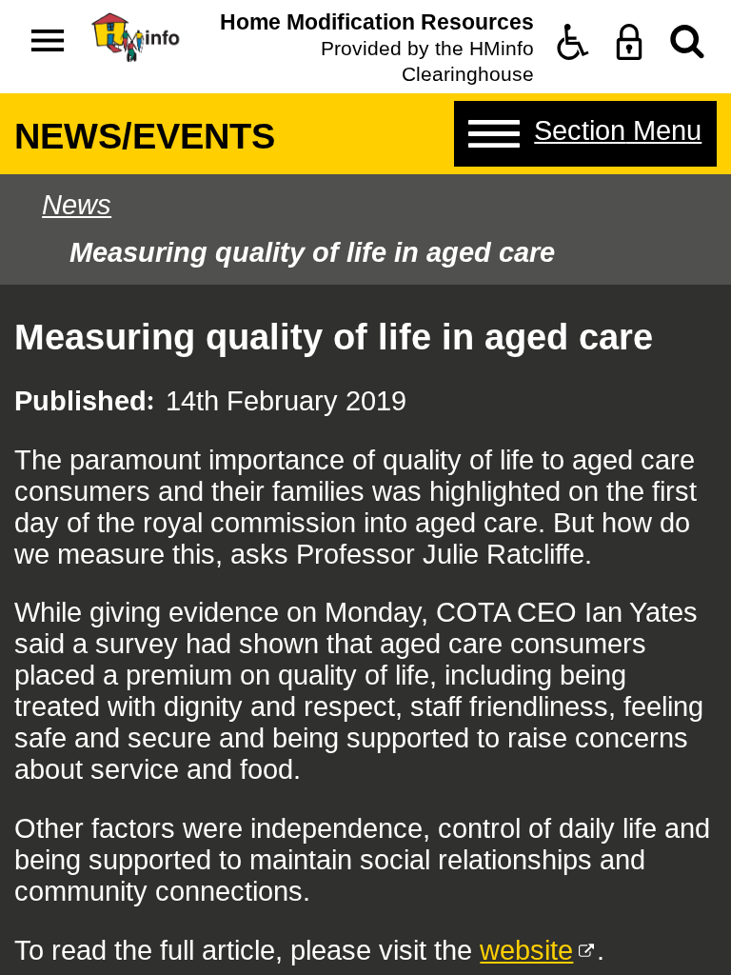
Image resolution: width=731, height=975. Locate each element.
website (526, 950)
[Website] (687, 42)
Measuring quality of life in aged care (312, 252)
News (76, 204)
